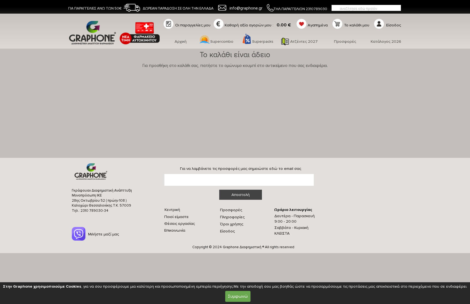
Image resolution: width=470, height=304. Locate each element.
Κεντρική (172, 209)
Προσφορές (345, 41)
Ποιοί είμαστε (176, 216)
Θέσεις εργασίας (179, 223)
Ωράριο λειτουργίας (293, 209)
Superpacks (262, 41)
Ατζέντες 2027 (304, 41)
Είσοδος (227, 231)
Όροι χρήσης (231, 224)
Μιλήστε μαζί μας (103, 234)
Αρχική (181, 41)
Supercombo (221, 41)
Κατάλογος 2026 (386, 41)
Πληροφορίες (232, 217)
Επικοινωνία (174, 230)
